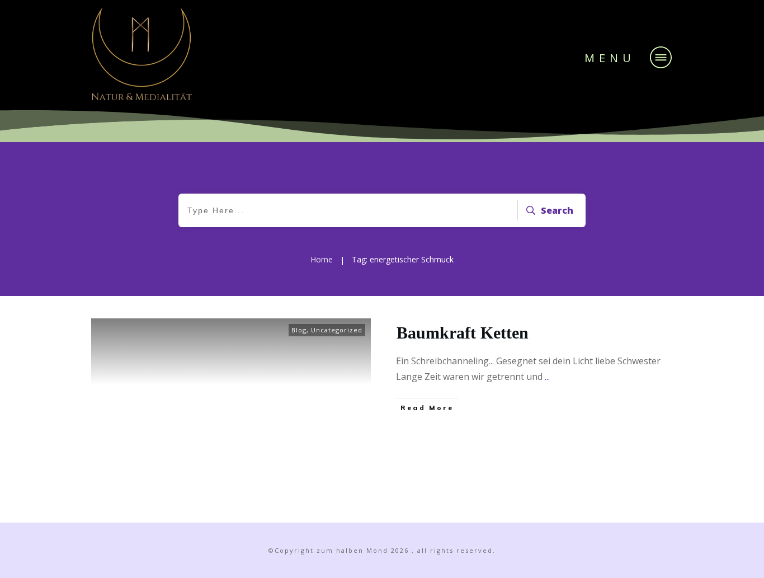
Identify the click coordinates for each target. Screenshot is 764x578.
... (547, 376)
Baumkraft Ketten (463, 332)
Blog (298, 330)
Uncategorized (336, 330)
